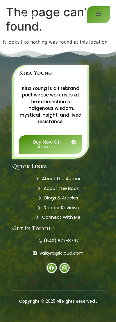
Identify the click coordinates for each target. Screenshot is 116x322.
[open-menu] (98, 14)
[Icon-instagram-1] (64, 268)
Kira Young (22, 14)
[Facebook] (51, 268)
